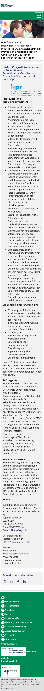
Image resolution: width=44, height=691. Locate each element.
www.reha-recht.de (18, 654)
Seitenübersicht (12, 601)
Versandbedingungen (15, 631)
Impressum (10, 639)
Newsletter (10, 610)
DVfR (3, 42)
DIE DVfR (14, 42)
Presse (8, 614)
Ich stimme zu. (6, 689)
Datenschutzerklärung (15, 626)
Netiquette (10, 635)
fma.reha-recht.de (9, 661)
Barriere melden (12, 618)
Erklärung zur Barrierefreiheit (19, 622)
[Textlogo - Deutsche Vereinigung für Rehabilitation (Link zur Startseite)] (7, 5)
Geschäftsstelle (12, 605)
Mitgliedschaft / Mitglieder (15, 45)
